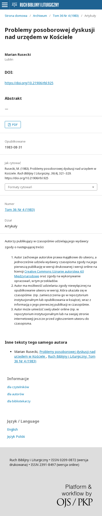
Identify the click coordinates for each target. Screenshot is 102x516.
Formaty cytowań (20, 187)
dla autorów (15, 394)
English (12, 429)
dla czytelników (18, 387)
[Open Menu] (4, 4)
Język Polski (16, 436)
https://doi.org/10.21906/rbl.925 (29, 83)
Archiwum (40, 15)
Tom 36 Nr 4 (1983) (66, 15)
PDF (14, 124)
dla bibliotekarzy (19, 401)
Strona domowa (16, 15)
